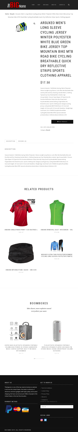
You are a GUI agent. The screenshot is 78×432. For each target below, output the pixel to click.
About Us (54, 4)
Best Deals (45, 4)
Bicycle (12, 14)
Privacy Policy (45, 394)
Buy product (63, 121)
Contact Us (62, 4)
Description (10, 141)
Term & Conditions (46, 388)
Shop (39, 4)
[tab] (11, 141)
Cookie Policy (45, 391)
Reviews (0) (22, 141)
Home (33, 4)
